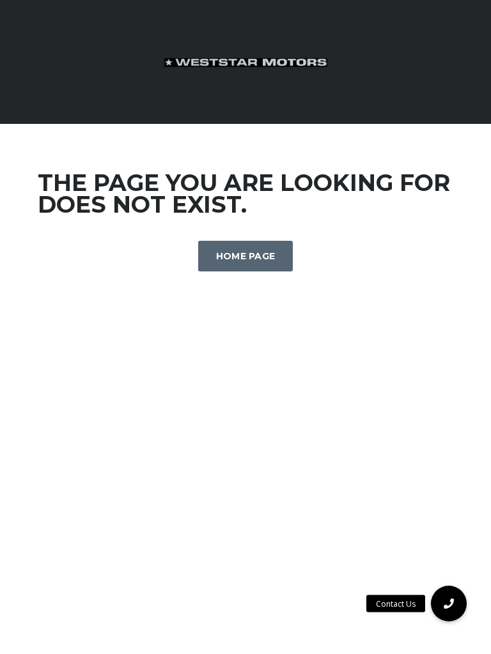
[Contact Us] (449, 603)
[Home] (245, 62)
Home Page (246, 256)
